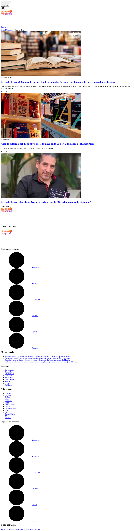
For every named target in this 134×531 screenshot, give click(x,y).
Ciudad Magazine (7, 30)
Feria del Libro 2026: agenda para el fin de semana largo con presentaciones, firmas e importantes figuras (58, 82)
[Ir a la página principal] (16, 25)
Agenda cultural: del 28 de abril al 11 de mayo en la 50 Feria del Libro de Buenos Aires (47, 143)
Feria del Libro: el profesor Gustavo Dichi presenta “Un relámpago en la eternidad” (46, 202)
